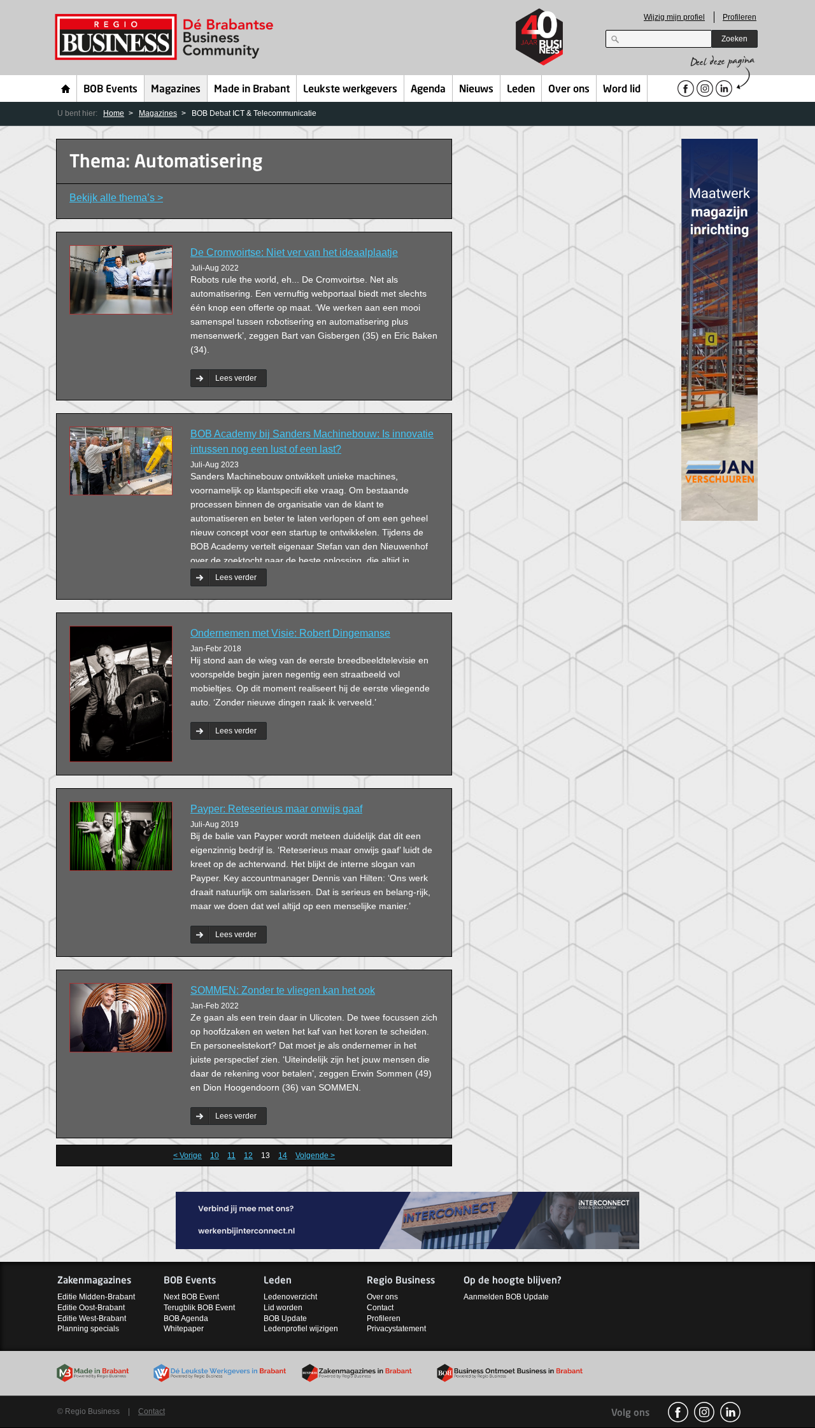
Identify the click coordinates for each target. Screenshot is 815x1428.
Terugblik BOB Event (199, 1307)
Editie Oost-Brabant (91, 1307)
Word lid (622, 90)
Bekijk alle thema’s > (116, 197)
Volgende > (315, 1155)
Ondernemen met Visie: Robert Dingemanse (290, 633)
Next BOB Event (191, 1296)
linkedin (730, 1412)
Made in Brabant (252, 90)
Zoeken (734, 38)
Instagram (704, 1412)
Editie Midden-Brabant (96, 1296)
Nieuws (476, 90)
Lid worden (283, 1307)
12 (248, 1155)
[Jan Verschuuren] (719, 328)
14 (282, 1155)
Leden (521, 90)
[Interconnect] (407, 1219)
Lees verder (236, 378)
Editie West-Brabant (91, 1318)
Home (66, 88)
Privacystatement (396, 1328)
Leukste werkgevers (350, 90)
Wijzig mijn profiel (674, 17)
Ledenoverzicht (290, 1296)
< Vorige (187, 1155)
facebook (678, 1412)
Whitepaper (184, 1328)
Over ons (569, 90)
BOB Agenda (186, 1318)
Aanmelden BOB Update (506, 1296)
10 (214, 1155)
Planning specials (88, 1328)
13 (265, 1155)
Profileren (739, 17)
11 (231, 1155)
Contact (380, 1307)
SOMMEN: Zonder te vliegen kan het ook (282, 990)
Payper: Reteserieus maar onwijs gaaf (276, 808)
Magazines (176, 90)
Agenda (428, 90)
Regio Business (166, 37)
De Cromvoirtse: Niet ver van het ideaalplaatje (294, 252)
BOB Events (110, 90)
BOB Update (285, 1318)
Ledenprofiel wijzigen (301, 1328)
